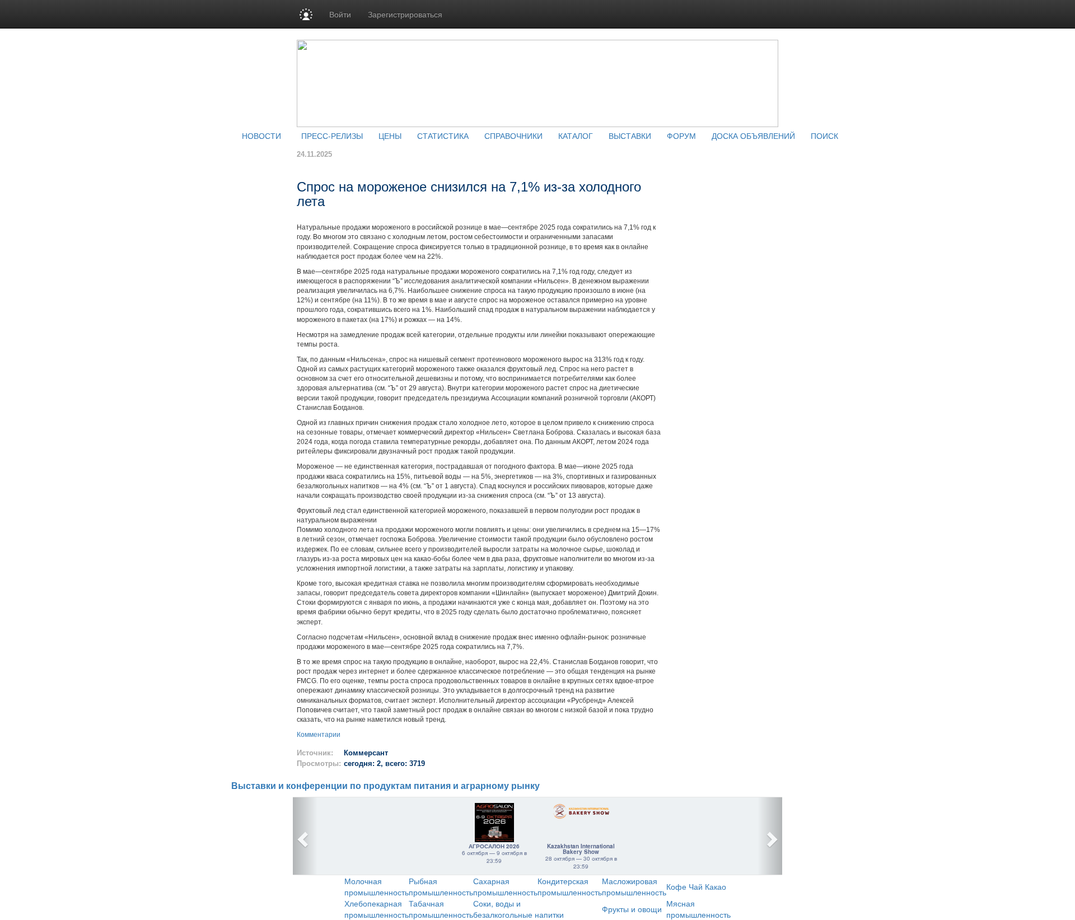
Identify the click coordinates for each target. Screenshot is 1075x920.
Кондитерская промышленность (570, 886)
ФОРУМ (681, 135)
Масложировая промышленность (634, 886)
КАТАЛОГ (575, 135)
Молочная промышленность (376, 886)
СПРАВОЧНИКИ (513, 135)
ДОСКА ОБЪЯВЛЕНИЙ (753, 135)
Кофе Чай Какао (696, 886)
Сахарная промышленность (505, 886)
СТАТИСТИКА (443, 135)
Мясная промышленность (698, 909)
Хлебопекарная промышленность (376, 909)
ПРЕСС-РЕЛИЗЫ (332, 135)
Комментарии (318, 735)
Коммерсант (366, 753)
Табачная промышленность (441, 909)
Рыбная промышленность (441, 886)
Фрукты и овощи (632, 908)
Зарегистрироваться (405, 14)
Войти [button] (340, 14)
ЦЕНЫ (389, 135)
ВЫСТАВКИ (630, 135)
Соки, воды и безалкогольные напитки (518, 909)
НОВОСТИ (261, 135)
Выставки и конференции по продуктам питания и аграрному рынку (385, 786)
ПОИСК (824, 135)
